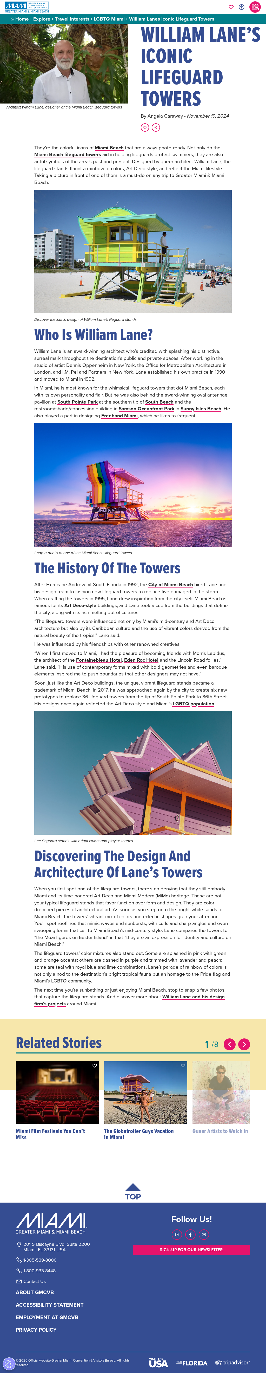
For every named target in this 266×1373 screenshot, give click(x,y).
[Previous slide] (230, 1044)
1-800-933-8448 (39, 1271)
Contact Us (34, 1281)
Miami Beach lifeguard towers (67, 154)
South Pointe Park (77, 401)
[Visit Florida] (192, 1362)
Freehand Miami (119, 415)
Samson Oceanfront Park (146, 408)
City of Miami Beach (170, 584)
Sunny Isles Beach (201, 408)
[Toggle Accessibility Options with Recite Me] (241, 7)
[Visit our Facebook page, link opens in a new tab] (190, 1234)
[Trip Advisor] (232, 1362)
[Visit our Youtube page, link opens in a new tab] (204, 1234)
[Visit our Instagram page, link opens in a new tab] (177, 1234)
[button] (94, 1065)
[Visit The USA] (159, 1362)
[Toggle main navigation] (255, 7)
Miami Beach (109, 147)
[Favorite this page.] (145, 127)
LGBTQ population (193, 703)
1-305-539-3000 (40, 1260)
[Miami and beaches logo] (56, 1223)
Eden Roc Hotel (141, 659)
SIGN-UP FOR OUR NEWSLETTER (191, 1250)
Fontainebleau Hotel (99, 659)
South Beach (159, 401)
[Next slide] (244, 1044)
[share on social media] (156, 127)
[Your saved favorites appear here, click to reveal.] (231, 7)
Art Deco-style (80, 605)
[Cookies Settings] (9, 1363)
